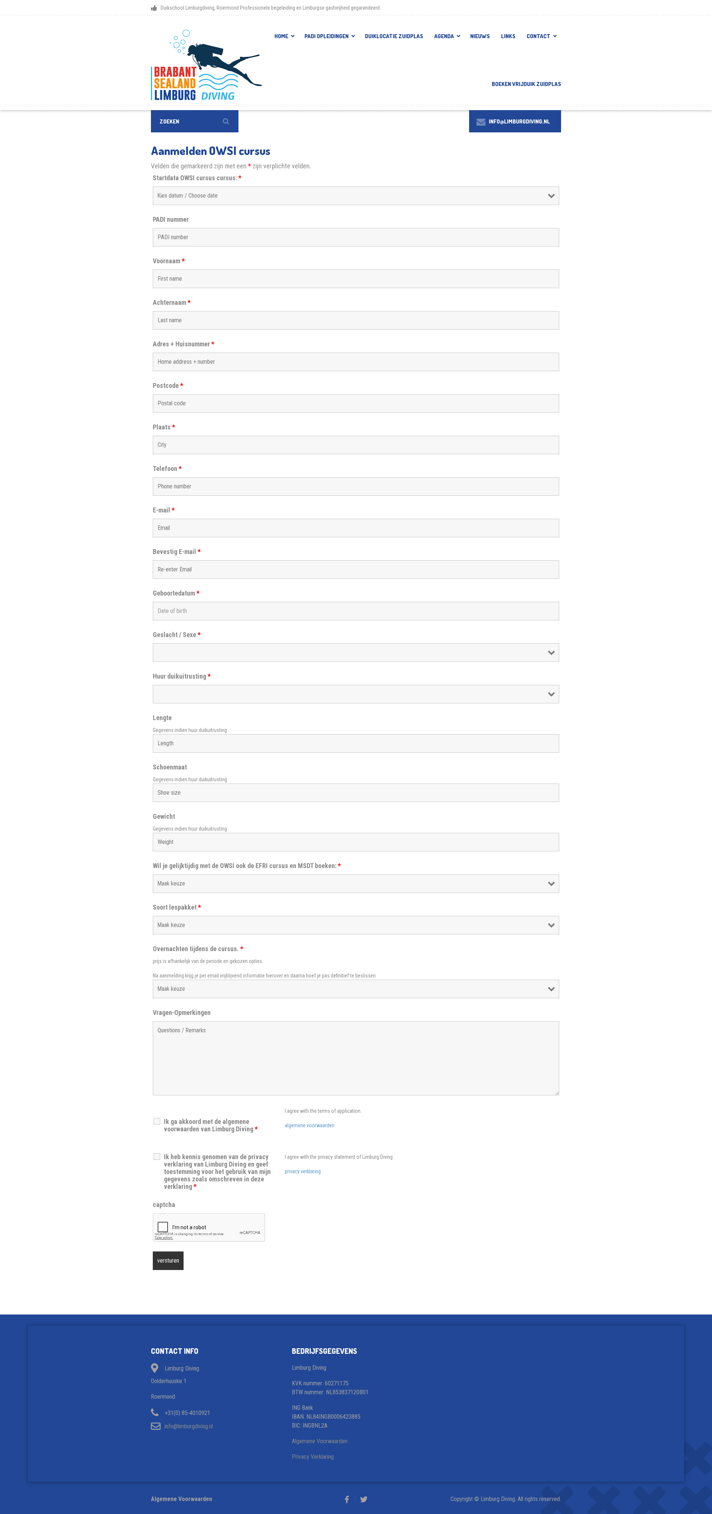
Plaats (164, 427)
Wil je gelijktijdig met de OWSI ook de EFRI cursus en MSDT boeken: (247, 866)
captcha (164, 1204)
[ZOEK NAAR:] (194, 121)
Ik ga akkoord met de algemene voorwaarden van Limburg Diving (211, 1125)
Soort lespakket (177, 907)
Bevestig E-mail (177, 551)
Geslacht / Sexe (177, 635)
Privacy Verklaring (313, 1456)
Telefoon (167, 468)
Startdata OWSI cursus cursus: (197, 178)
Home (281, 36)
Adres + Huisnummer (183, 344)
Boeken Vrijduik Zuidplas (526, 84)
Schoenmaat (170, 767)
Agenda (444, 36)
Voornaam (169, 261)
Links (508, 36)
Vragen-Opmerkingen (182, 1012)
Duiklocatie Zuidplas (394, 36)
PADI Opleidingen (326, 36)
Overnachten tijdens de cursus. (198, 949)
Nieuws (480, 36)
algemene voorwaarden (309, 1125)
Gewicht (164, 816)
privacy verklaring (303, 1171)
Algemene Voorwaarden (319, 1441)
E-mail (164, 510)
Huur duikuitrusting (182, 676)
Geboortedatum (176, 593)
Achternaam (172, 302)
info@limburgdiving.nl (189, 1426)
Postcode (168, 385)
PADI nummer (171, 219)
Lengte (162, 718)
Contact (538, 36)
